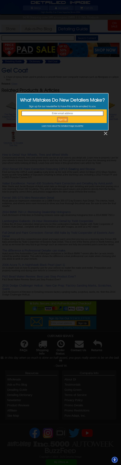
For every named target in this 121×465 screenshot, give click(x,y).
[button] (114, 460)
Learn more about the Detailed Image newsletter (62, 125)
